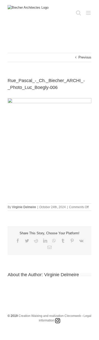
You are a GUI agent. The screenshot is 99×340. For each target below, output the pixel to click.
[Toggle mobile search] (78, 13)
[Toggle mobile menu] (88, 13)
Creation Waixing (30, 316)
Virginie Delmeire (24, 207)
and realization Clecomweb (62, 316)
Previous (84, 57)
